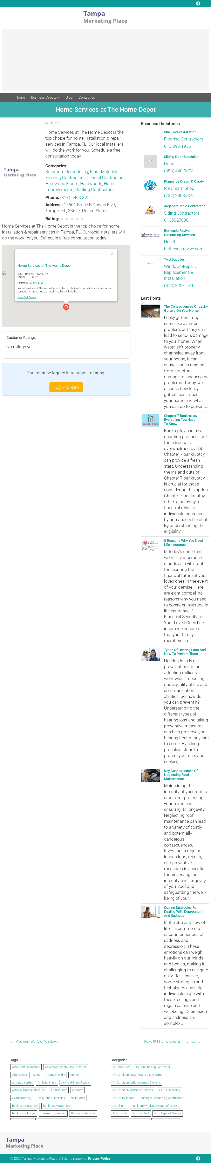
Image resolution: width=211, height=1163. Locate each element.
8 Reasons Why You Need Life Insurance (183, 542)
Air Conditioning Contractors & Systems (137, 1074)
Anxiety (75, 1074)
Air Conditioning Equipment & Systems (137, 1082)
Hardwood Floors (61, 183)
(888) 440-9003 (179, 170)
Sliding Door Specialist (181, 157)
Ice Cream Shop (179, 188)
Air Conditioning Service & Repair (133, 1090)
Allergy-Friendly (55, 1074)
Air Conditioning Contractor (153, 1067)
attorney (77, 1090)
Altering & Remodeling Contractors (161, 1098)
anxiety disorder (22, 1082)
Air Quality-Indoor (123, 1098)
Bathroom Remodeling (66, 171)
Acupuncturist (121, 1067)
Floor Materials (104, 171)
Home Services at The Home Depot (45, 265)
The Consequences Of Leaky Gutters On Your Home (186, 308)
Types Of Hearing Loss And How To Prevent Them (185, 652)
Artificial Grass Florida (75, 1082)
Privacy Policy (99, 1158)
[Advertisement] (105, 62)
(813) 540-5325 (75, 197)
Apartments (120, 1113)
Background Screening (51, 1098)
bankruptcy (77, 1098)
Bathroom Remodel (83, 1113)
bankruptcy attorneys (56, 1105)
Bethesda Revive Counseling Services (179, 233)
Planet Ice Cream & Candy (184, 181)
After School (20, 1074)
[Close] (112, 254)
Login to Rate (66, 387)
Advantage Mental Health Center (65, 1067)
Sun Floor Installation (180, 132)
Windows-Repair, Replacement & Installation (180, 272)
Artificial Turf (59, 1090)
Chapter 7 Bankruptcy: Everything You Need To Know (181, 420)
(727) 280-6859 (179, 195)
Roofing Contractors (94, 189)
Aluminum (119, 1105)
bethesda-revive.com (184, 248)
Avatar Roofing (21, 1098)
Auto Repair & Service (167, 1113)
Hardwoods (91, 183)
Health (170, 241)
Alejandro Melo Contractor (184, 206)
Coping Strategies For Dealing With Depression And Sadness (183, 912)
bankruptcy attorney (25, 1105)
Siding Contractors (181, 213)
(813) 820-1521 (179, 285)
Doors (170, 163)
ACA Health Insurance (26, 1067)
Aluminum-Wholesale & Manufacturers (155, 1105)
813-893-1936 (177, 146)
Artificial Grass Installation (28, 1090)
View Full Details (27, 297)
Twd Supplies (174, 259)
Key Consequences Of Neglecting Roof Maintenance (181, 775)
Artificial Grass (47, 1082)
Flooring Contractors (65, 177)
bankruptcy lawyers (53, 1113)
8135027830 (176, 220)
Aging (36, 1074)
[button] (66, 308)
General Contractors (106, 177)
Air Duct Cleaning (169, 1090)
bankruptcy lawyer (23, 1113)
